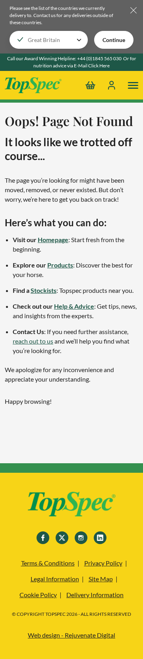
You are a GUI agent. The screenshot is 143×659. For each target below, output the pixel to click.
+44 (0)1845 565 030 (99, 58)
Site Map (101, 579)
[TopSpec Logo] (33, 85)
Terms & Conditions (48, 563)
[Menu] (133, 85)
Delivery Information (95, 594)
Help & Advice (74, 306)
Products (60, 265)
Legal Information (55, 579)
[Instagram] (81, 537)
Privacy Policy (103, 563)
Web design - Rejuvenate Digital (71, 635)
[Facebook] (43, 537)
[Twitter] (62, 537)
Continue (113, 39)
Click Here (99, 66)
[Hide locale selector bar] (133, 11)
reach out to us (33, 341)
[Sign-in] (111, 85)
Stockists (43, 290)
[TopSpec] (72, 505)
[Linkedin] (100, 537)
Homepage (53, 239)
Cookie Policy (38, 594)
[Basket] (90, 85)
